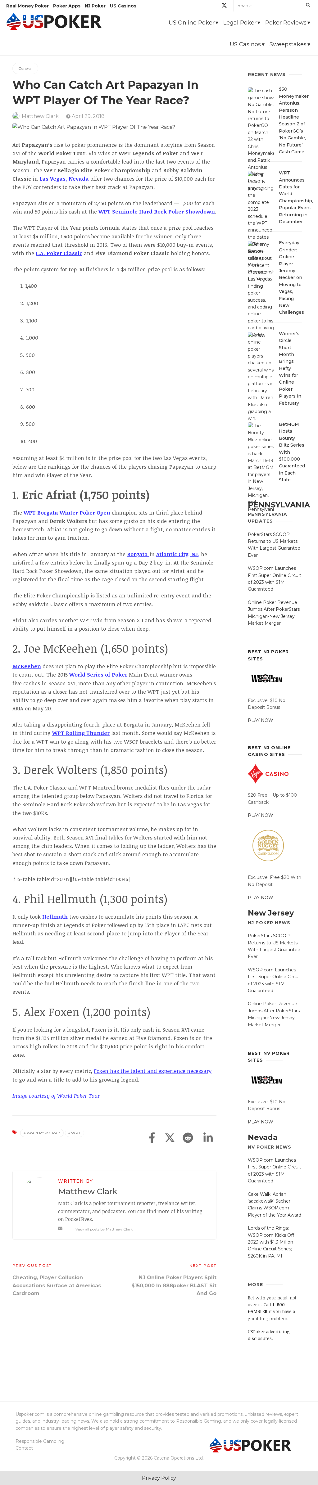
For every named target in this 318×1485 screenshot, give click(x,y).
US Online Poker (192, 22)
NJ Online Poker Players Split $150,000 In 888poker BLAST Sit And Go (173, 1285)
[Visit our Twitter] (224, 6)
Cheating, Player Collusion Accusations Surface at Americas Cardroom (56, 1285)
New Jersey (271, 912)
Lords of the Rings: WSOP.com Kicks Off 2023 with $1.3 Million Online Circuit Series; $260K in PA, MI (271, 1242)
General (25, 68)
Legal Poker (240, 22)
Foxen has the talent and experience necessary (152, 1070)
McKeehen (26, 666)
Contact (24, 1448)
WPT (76, 1133)
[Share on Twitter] (169, 1138)
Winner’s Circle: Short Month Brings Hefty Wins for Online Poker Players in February (290, 368)
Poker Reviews (286, 22)
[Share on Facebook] (151, 1138)
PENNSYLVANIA (279, 504)
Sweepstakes (288, 44)
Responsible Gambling (40, 1441)
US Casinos (245, 44)
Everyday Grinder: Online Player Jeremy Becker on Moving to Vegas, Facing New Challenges (291, 277)
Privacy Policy (159, 1478)
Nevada (263, 1137)
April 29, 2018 (87, 116)
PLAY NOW (260, 720)
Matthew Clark (40, 116)
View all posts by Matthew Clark (104, 1229)
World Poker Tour (43, 1133)
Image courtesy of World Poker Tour (56, 1095)
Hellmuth (55, 916)
